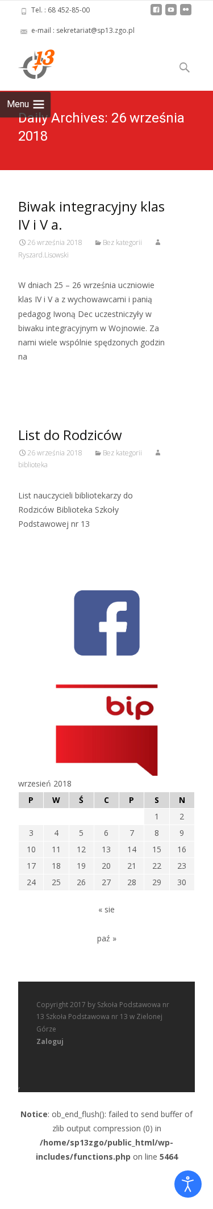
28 (131, 882)
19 (81, 865)
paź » (106, 938)
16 (181, 849)
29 (156, 882)
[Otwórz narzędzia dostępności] (188, 1184)
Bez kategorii (122, 242)
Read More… (43, 377)
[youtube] (171, 14)
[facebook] (156, 14)
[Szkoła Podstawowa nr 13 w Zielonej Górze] (27, 63)
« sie (106, 909)
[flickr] (185, 14)
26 (81, 882)
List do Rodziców (70, 434)
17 (31, 865)
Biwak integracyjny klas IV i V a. (91, 215)
